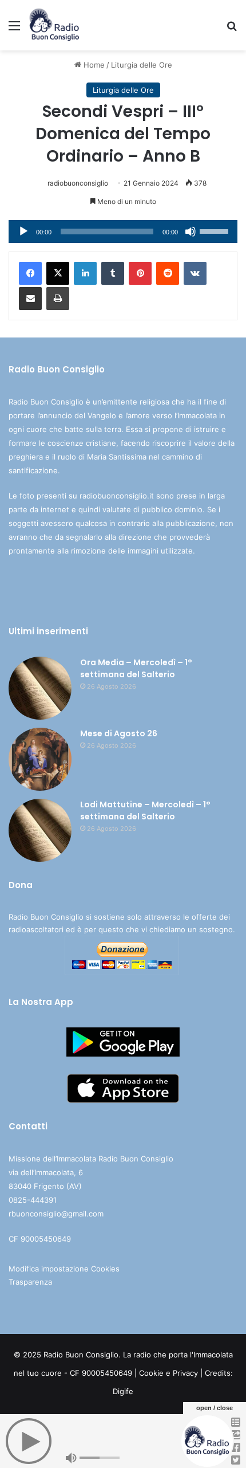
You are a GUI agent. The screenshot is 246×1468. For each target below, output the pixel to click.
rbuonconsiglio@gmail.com (56, 1213)
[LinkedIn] (85, 273)
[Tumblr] (112, 273)
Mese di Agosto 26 (118, 733)
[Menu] (14, 29)
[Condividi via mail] (30, 298)
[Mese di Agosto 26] (40, 759)
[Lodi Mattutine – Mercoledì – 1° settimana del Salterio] (40, 830)
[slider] (216, 230)
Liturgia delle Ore (141, 64)
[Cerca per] (231, 29)
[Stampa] (57, 298)
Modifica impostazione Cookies (64, 1268)
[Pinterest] (140, 273)
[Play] (23, 231)
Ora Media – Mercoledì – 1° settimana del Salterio (136, 668)
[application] (123, 231)
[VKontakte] (195, 273)
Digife (123, 1391)
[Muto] (190, 231)
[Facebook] (30, 273)
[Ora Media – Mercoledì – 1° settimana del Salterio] (40, 688)
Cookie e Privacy (168, 1372)
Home (93, 64)
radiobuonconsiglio (77, 183)
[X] (57, 273)
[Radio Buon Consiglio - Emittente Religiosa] (55, 25)
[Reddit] (167, 273)
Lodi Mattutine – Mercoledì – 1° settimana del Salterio (145, 810)
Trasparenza (30, 1281)
